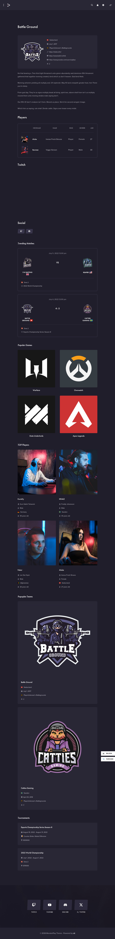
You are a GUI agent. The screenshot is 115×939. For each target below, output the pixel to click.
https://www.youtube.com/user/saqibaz (62, 60)
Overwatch (78, 390)
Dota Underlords (36, 436)
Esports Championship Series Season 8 (37, 332)
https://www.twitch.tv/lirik (57, 56)
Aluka (34, 139)
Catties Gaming (87, 319)
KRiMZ (62, 499)
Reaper (86, 272)
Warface (36, 390)
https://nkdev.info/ (55, 52)
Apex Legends (78, 436)
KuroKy (21, 499)
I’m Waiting (27, 272)
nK (74, 933)
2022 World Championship (32, 286)
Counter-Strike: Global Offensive (34, 836)
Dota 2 (26, 282)
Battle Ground (26, 319)
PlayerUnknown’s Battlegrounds (60, 48)
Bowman (35, 150)
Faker (20, 570)
